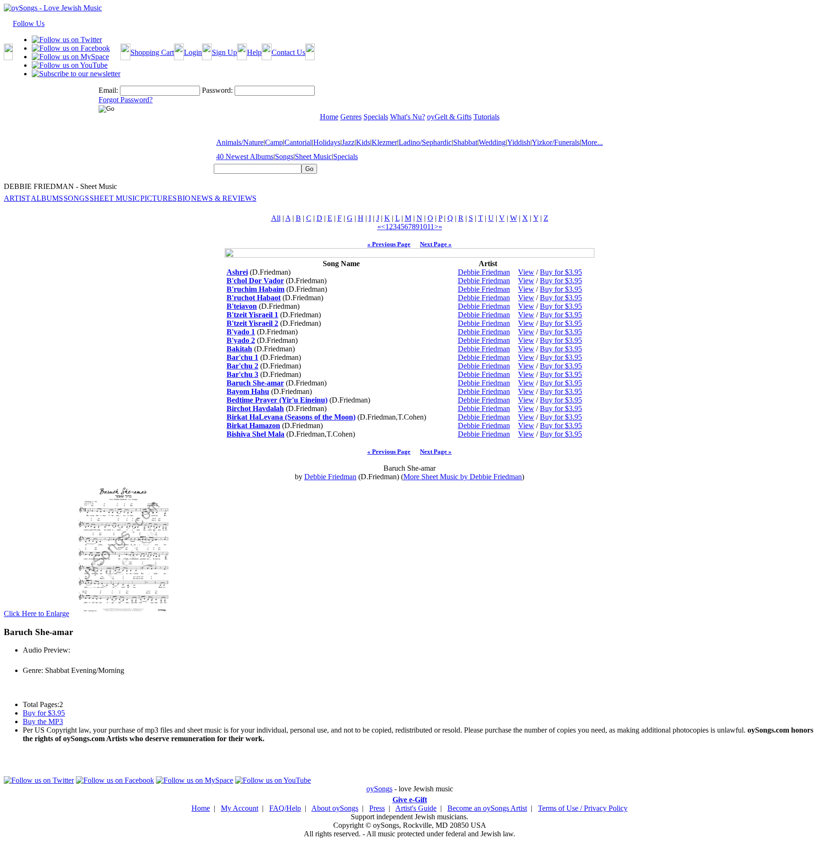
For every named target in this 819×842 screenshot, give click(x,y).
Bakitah (239, 349)
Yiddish (518, 142)
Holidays (326, 142)
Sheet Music (313, 156)
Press (377, 808)
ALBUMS (47, 198)
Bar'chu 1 (242, 357)
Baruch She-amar (255, 383)
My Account (239, 808)
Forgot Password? (126, 100)
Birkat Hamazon (253, 425)
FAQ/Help (285, 808)
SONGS (76, 198)
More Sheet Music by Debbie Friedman (462, 477)
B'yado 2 (241, 340)
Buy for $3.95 (561, 272)
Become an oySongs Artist (487, 808)
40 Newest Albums (244, 156)
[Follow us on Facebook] (71, 48)
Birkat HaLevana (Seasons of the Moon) (291, 417)
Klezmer (384, 142)
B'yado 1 (241, 332)
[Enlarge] (123, 613)
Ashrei (237, 272)
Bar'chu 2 (242, 366)
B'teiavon (242, 306)
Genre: (33, 670)
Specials (345, 156)
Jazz (348, 142)
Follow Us (29, 23)
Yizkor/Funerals (556, 142)
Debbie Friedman (484, 272)
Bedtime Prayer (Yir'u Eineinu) (277, 400)
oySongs (379, 789)
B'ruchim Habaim (255, 289)
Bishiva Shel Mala (255, 434)
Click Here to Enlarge (36, 613)
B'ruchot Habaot (254, 298)
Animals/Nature (240, 142)
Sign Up (224, 52)
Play (29, 660)
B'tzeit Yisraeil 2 (252, 323)
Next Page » (436, 244)
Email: (108, 90)
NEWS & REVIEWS (223, 198)
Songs (284, 156)
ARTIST (17, 198)
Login (193, 52)
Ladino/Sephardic (425, 142)
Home (200, 808)
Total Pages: (41, 704)
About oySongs (334, 808)
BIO (184, 198)
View (526, 272)
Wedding (492, 142)
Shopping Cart (152, 52)
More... (592, 142)
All (276, 218)
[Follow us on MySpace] (70, 57)
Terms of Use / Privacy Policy (583, 808)
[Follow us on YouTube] (70, 65)
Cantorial (298, 142)
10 (423, 227)
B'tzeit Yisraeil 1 (252, 315)
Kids (363, 142)
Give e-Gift (409, 800)
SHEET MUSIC (115, 198)
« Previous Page (388, 244)
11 (430, 227)
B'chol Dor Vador (255, 281)
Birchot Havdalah (255, 408)
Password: (217, 90)
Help (254, 52)
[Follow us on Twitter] (67, 40)
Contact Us (288, 52)
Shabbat (465, 142)
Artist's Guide (416, 808)
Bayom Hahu (248, 391)
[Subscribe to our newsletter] (76, 74)
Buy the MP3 (43, 721)
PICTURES (158, 198)
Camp (274, 142)
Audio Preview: (46, 650)
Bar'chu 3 (242, 374)
